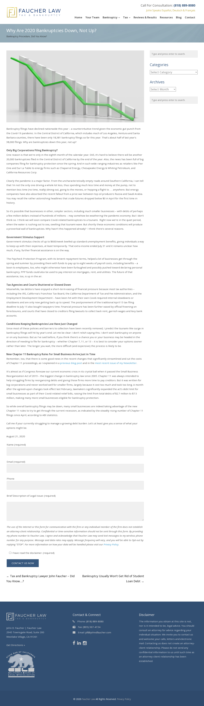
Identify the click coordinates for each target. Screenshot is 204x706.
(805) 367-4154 (91, 626)
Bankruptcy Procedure (18, 36)
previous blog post (71, 363)
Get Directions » (15, 645)
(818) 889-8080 (95, 621)
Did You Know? (39, 36)
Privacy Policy (111, 544)
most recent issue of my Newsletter (116, 363)
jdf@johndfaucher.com (98, 632)
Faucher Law (88, 698)
